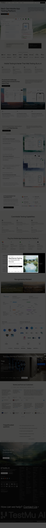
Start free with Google (16, 266)
